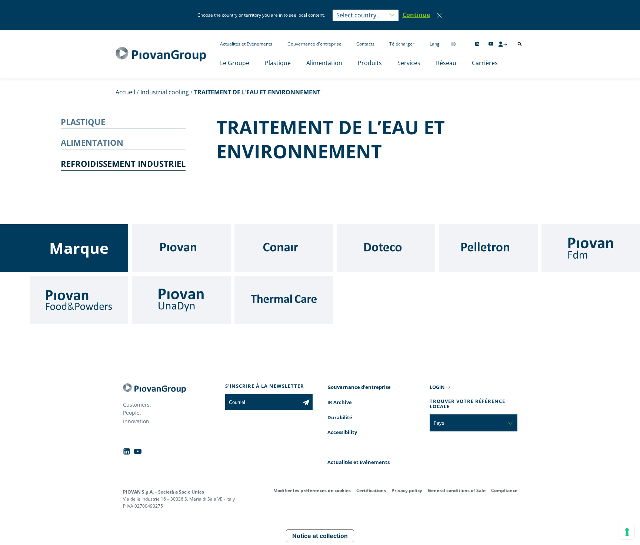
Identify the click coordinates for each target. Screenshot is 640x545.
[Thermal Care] (283, 300)
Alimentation (324, 63)
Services (408, 63)
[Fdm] (590, 248)
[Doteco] (386, 248)
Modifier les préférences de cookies (312, 490)
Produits (370, 63)
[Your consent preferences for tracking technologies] (627, 532)
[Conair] (283, 248)
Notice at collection (320, 535)
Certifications (371, 490)
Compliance (504, 490)
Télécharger (401, 44)
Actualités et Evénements (246, 44)
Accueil (125, 92)
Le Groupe (234, 63)
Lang (435, 44)
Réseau (446, 63)
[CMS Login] (502, 44)
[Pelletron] (488, 248)
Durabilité (339, 417)
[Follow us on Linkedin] (477, 43)
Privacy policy (406, 490)
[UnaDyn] (181, 300)
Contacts (365, 44)
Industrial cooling (164, 92)
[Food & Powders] (79, 300)
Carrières (485, 63)
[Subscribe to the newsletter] (306, 402)
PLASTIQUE (83, 121)
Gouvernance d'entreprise (314, 44)
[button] (416, 15)
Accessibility (342, 432)
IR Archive (339, 402)
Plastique (278, 63)
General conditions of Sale (457, 490)
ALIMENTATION (92, 142)
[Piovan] (181, 248)
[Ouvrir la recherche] (519, 44)
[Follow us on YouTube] (491, 43)
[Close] (439, 15)
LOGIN (437, 387)
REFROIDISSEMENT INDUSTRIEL (123, 163)
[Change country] (453, 43)
